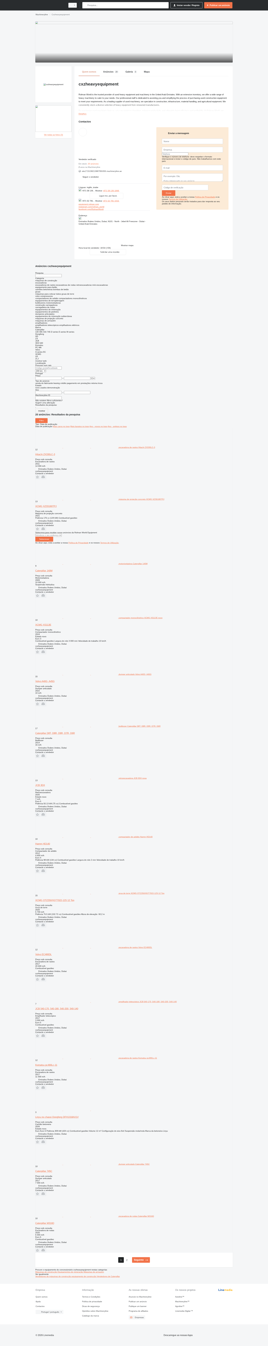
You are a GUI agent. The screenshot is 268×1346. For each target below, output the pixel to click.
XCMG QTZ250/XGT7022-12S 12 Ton (54, 900)
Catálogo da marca (90, 1316)
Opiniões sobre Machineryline (95, 1311)
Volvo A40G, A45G (45, 681)
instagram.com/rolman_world (91, 207)
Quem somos (41, 1297)
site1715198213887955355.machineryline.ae (102, 171)
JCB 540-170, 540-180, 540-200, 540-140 (56, 1008)
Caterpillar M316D (44, 1223)
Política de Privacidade (205, 197)
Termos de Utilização (178, 199)
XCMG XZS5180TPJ (46, 506)
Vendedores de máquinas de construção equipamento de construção (66, 1276)
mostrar (41, 411)
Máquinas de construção (46, 1272)
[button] (91, 176)
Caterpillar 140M (43, 570)
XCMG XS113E (43, 624)
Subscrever (44, 539)
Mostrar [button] (99, 191)
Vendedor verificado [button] (88, 159)
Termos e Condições (91, 1297)
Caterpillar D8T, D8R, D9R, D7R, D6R (55, 733)
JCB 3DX (40, 785)
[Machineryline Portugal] (50, 5)
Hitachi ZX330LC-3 (45, 454)
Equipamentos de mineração (71, 1272)
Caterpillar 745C (43, 1171)
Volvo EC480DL (43, 954)
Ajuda (38, 1301)
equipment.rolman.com (89, 204)
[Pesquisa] (85, 5)
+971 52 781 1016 (111, 201)
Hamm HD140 (42, 843)
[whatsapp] (125, 190)
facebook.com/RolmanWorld (91, 209)
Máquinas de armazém (94, 1272)
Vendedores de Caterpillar (108, 1276)
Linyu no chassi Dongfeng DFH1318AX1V (57, 1117)
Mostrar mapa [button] (127, 245)
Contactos (40, 1306)
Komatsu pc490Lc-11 (46, 1065)
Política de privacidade (92, 1301)
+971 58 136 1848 (111, 191)
